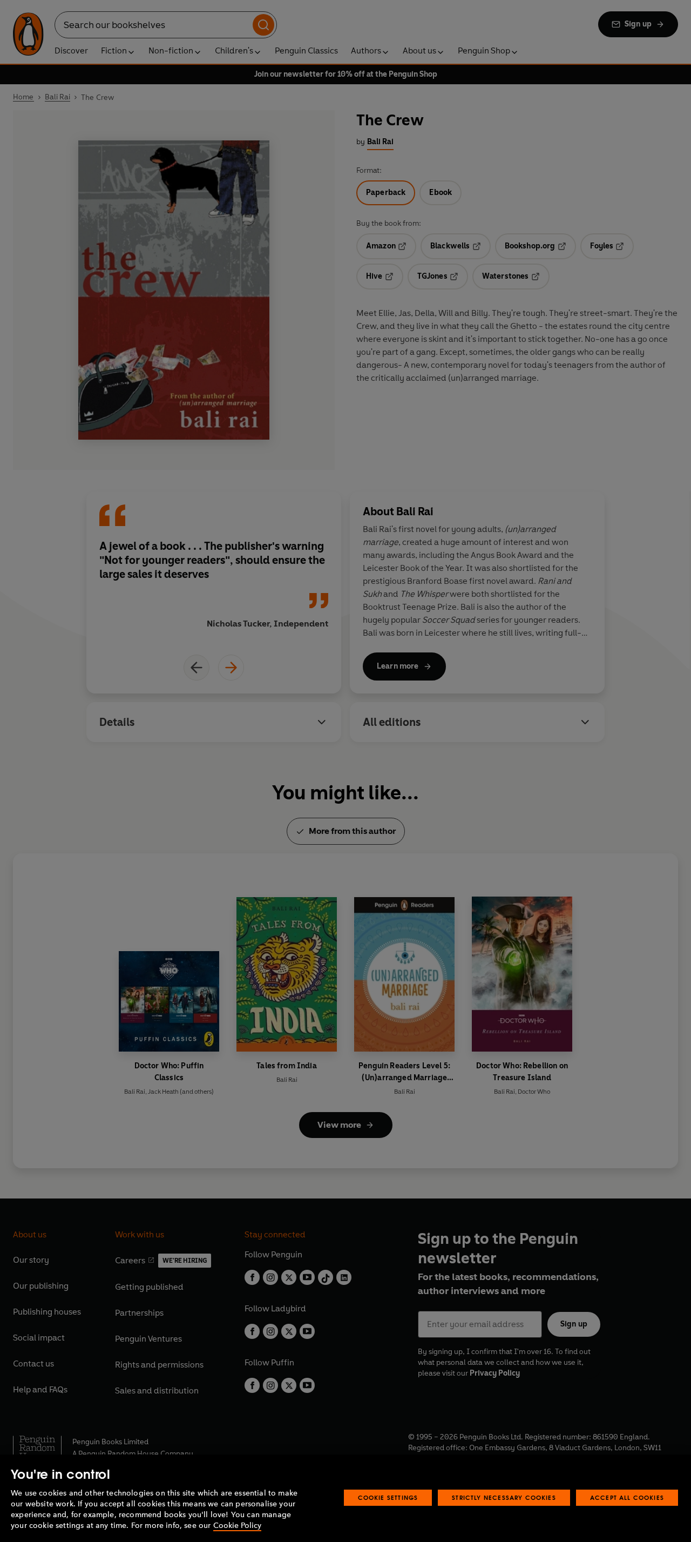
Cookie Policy (237, 1525)
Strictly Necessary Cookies (504, 1497)
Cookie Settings (388, 1497)
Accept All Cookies (627, 1497)
